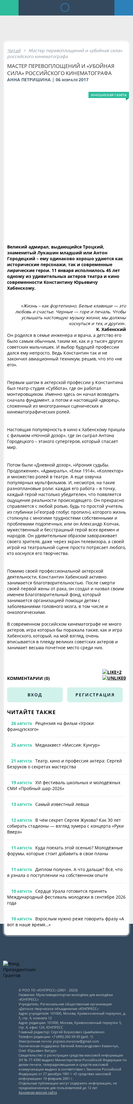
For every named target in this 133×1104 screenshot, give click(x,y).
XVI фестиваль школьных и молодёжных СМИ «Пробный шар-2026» (63, 785)
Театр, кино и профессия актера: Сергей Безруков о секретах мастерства (64, 764)
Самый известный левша (62, 804)
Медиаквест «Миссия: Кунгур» (67, 745)
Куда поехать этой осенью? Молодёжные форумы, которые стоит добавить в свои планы (65, 850)
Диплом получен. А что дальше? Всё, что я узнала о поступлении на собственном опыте (64, 872)
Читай (13, 50)
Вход (35, 695)
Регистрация (95, 695)
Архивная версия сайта (38, 1092)
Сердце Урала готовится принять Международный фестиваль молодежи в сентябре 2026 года (66, 897)
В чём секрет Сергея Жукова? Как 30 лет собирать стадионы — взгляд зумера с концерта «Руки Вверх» (65, 826)
